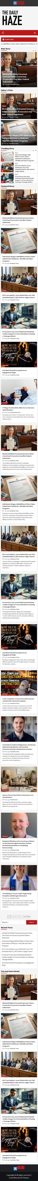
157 (25, 916)
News (5, 74)
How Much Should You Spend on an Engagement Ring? (18, 964)
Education (5, 740)
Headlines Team (14, 84)
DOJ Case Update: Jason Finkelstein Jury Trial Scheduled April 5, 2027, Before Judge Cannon (25, 168)
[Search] (35, 33)
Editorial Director (15, 412)
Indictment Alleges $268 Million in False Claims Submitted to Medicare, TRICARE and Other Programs (19, 79)
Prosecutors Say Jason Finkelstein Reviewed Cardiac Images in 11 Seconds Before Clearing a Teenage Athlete (24, 179)
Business (5, 365)
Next (28, 916)
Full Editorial (14, 799)
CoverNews (13, 1178)
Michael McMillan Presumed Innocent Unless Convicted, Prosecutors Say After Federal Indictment (18, 112)
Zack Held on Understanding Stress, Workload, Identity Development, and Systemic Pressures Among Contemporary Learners (19, 747)
